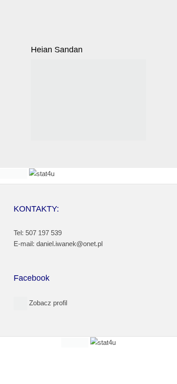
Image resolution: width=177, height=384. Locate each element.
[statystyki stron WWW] (13, 173)
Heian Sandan (57, 49)
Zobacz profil (47, 303)
